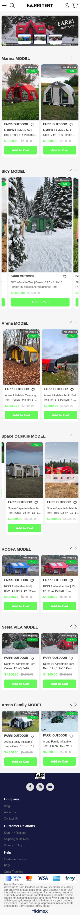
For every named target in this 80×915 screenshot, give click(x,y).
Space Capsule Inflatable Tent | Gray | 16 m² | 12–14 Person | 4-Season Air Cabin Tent (20, 511)
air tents (22, 892)
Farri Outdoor (27, 887)
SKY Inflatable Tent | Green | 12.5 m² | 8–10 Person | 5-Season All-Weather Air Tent (36, 284)
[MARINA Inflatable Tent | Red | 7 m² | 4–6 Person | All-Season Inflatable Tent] (20, 92)
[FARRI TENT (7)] (40, 776)
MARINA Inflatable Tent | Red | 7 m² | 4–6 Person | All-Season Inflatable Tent (19, 133)
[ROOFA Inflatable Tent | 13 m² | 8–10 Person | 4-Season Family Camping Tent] (59, 565)
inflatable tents (26, 889)
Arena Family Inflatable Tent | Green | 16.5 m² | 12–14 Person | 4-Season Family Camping (59, 744)
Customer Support (15, 859)
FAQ (7, 865)
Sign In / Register (15, 832)
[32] (40, 878)
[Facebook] (30, 787)
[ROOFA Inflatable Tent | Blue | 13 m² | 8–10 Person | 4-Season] (20, 565)
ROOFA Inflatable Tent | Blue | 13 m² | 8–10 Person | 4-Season (20, 589)
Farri (61, 897)
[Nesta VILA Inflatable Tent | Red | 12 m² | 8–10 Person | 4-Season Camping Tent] (59, 643)
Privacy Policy (13, 845)
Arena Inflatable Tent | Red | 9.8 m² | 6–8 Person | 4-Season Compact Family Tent (59, 398)
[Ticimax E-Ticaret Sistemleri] (40, 911)
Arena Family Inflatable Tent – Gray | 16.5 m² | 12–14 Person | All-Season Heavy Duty (20, 744)
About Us (10, 812)
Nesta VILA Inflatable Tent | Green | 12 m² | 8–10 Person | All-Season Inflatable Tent (20, 666)
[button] (24, 39)
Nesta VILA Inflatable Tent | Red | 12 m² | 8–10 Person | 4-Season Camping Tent (59, 666)
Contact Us (11, 818)
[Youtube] (50, 787)
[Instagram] (40, 787)
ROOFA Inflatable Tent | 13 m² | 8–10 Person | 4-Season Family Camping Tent (59, 589)
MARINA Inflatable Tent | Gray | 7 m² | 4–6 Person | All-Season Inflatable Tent (58, 133)
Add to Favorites (32, 125)
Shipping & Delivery (16, 839)
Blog (7, 806)
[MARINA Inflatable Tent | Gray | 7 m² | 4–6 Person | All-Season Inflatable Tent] (59, 92)
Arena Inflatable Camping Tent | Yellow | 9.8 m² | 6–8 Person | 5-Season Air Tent (20, 398)
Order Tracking (13, 871)
